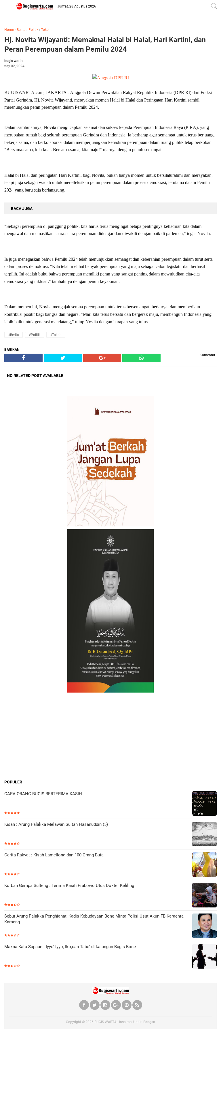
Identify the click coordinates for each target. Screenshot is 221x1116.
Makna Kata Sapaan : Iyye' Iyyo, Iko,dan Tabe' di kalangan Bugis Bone (70, 946)
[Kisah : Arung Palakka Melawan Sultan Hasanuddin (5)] (204, 834)
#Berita (13, 335)
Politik (33, 30)
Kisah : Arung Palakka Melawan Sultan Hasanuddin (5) (56, 824)
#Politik (35, 335)
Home (9, 30)
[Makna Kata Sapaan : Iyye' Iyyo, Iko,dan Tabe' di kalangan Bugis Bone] (204, 957)
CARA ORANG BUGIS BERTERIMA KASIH (43, 793)
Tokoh (46, 30)
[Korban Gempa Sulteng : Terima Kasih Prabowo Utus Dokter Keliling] (204, 896)
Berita (21, 30)
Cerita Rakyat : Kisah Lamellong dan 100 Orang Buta (54, 855)
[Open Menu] (7, 6)
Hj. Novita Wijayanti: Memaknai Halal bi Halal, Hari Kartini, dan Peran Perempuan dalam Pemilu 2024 (105, 44)
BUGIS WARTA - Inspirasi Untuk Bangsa (124, 1022)
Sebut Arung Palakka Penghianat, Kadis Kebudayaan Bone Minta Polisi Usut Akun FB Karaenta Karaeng (94, 919)
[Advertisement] (110, 735)
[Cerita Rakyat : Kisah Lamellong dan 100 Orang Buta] (204, 865)
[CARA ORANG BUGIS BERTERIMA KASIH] (204, 804)
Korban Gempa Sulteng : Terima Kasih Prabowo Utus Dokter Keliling (69, 885)
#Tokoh (56, 335)
